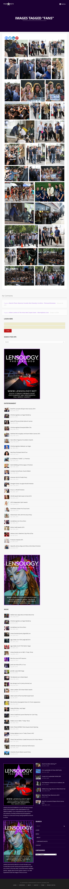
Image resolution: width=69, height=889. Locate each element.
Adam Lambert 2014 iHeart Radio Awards (21, 689)
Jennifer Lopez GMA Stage (17, 671)
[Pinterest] (17, 38)
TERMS (42, 885)
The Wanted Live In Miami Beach (19, 677)
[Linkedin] (13, 38)
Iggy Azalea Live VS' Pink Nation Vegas (20, 646)
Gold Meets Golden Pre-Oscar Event (19, 508)
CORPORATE (22, 885)
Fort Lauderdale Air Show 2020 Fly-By (52, 770)
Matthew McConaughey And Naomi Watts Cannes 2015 (25, 433)
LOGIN (37, 830)
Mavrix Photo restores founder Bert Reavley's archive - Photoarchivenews (32, 303)
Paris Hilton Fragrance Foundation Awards (21, 440)
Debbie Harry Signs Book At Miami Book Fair (22, 615)
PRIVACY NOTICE (51, 885)
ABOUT (38, 837)
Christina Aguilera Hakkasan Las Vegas (20, 446)
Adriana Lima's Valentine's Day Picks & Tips (21, 533)
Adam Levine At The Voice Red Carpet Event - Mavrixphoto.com (29, 312)
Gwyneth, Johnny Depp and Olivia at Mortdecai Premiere (25, 546)
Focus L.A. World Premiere (17, 490)
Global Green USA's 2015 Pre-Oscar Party (21, 515)
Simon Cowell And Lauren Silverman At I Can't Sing (23, 714)
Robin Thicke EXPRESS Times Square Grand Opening (24, 727)
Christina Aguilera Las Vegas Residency (20, 415)
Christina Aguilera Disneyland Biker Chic (20, 427)
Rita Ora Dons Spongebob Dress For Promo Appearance (25, 702)
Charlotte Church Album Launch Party (20, 752)
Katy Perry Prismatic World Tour (18, 452)
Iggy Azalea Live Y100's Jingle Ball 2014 (20, 639)
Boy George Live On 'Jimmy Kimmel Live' (21, 683)
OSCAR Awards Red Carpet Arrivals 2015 (21, 496)
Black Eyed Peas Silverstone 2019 (50, 795)
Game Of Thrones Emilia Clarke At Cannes (21, 421)
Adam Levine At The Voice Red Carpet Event (22, 696)
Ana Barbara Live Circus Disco (18, 521)
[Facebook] (6, 38)
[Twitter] (10, 38)
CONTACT (38, 845)
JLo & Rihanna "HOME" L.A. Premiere (20, 458)
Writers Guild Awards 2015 (17, 527)
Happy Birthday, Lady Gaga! (17, 708)
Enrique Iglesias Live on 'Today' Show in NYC (22, 733)
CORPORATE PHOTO (42, 841)
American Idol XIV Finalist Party (18, 477)
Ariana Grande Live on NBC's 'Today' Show (21, 652)
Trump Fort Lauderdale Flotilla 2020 (51, 776)
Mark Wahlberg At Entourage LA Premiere (21, 465)
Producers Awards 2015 (16, 540)
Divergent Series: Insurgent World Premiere (21, 483)
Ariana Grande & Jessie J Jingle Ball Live (20, 633)
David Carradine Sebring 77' (49, 764)
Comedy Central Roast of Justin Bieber (20, 471)
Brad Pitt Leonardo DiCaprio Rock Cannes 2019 (22, 409)
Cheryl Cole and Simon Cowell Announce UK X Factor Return (26, 739)
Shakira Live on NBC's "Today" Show (20, 721)
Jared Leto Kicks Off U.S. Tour (18, 664)
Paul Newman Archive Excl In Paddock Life (53, 782)
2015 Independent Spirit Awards (18, 502)
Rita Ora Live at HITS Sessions (18, 658)
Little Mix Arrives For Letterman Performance (22, 746)
